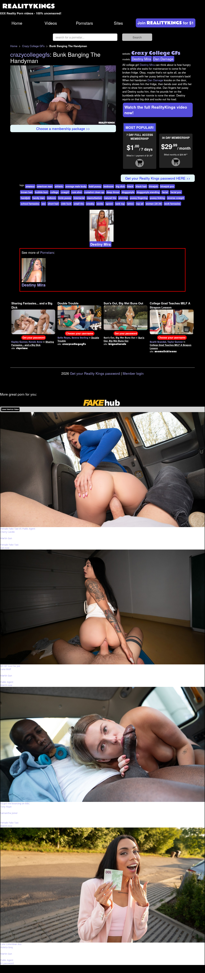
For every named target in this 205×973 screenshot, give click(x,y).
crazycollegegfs (30, 54)
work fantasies (172, 203)
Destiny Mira (141, 58)
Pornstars (84, 23)
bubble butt (41, 192)
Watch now (6, 685)
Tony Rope (6, 806)
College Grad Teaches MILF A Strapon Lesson (170, 305)
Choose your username (79, 333)
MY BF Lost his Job (10, 665)
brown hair (27, 192)
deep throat (113, 192)
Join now (4, 547)
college (54, 192)
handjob (25, 197)
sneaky (90, 203)
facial (165, 192)
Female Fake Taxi (9, 544)
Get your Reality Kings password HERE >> (157, 178)
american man (44, 186)
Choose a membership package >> (63, 128)
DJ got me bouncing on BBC (15, 803)
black (130, 186)
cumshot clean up (94, 192)
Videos (51, 23)
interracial (79, 197)
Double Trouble (67, 303)
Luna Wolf (5, 669)
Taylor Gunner (175, 341)
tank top (120, 203)
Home (17, 23)
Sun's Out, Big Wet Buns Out (123, 303)
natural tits (110, 197)
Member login (133, 373)
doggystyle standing (148, 192)
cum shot (77, 192)
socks (100, 203)
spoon (109, 203)
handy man (39, 197)
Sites (118, 23)
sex (43, 203)
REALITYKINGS (28, 6)
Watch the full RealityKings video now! (155, 110)
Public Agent (6, 681)
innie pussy (64, 197)
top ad (139, 203)
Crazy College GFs (33, 46)
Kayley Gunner (19, 341)
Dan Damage (163, 58)
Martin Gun (6, 538)
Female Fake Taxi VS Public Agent (17, 528)
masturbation (94, 197)
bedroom (108, 186)
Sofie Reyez (63, 337)
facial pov (176, 192)
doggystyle (128, 192)
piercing (123, 197)
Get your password (33, 337)
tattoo (130, 203)
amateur (30, 186)
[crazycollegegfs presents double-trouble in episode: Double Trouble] (79, 317)
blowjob (153, 186)
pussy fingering (139, 197)
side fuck (66, 203)
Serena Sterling (80, 337)
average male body (76, 186)
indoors (51, 197)
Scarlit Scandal (158, 341)
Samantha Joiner (9, 813)
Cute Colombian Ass (10, 944)
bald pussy (95, 186)
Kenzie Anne (35, 341)
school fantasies (30, 203)
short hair (53, 203)
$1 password (7, 963)
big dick (120, 186)
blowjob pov (167, 186)
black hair (141, 186)
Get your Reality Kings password (95, 373)
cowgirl (65, 192)
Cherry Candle (7, 531)
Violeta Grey (6, 947)
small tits (79, 203)
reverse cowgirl (175, 197)
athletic (59, 186)
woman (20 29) (154, 203)
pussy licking (157, 197)
